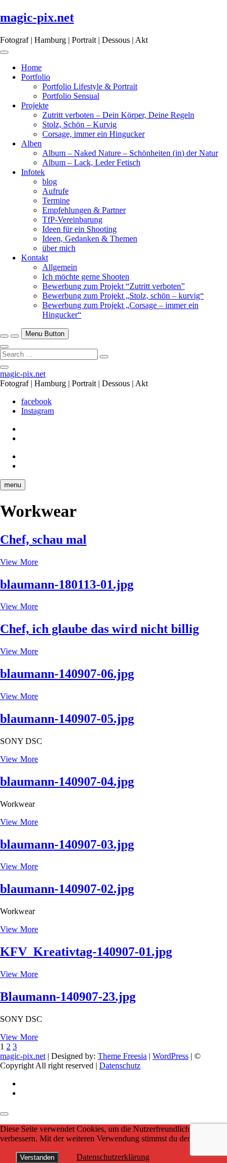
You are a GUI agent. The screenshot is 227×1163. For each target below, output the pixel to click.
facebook (36, 401)
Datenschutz (119, 1065)
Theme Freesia (122, 1056)
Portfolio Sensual (70, 95)
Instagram (37, 410)
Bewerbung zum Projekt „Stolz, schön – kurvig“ (123, 295)
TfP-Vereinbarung (72, 219)
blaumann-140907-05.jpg (67, 718)
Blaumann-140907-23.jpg (68, 996)
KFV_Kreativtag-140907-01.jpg (86, 952)
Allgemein (59, 267)
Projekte (35, 105)
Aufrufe (55, 191)
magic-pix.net (37, 17)
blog (49, 181)
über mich (58, 248)
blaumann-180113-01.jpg (67, 584)
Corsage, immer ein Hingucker (93, 133)
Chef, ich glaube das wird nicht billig (99, 629)
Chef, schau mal (43, 539)
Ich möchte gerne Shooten (85, 276)
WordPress (170, 1056)
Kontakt (34, 257)
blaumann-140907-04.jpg (67, 781)
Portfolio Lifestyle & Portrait (89, 86)
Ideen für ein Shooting (79, 229)
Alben (31, 143)
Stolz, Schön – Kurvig (79, 124)
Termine (56, 200)
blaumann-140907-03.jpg (67, 844)
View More (19, 561)
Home (31, 67)
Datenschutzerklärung (113, 1156)
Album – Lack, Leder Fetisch (91, 162)
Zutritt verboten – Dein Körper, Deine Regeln (118, 114)
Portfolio (35, 76)
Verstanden (37, 1157)
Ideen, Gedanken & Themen (89, 238)
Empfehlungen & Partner (84, 210)
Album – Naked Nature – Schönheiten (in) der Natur (130, 152)
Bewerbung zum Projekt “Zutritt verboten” (113, 286)
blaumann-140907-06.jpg (67, 674)
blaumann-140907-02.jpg (67, 889)
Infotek (33, 172)
